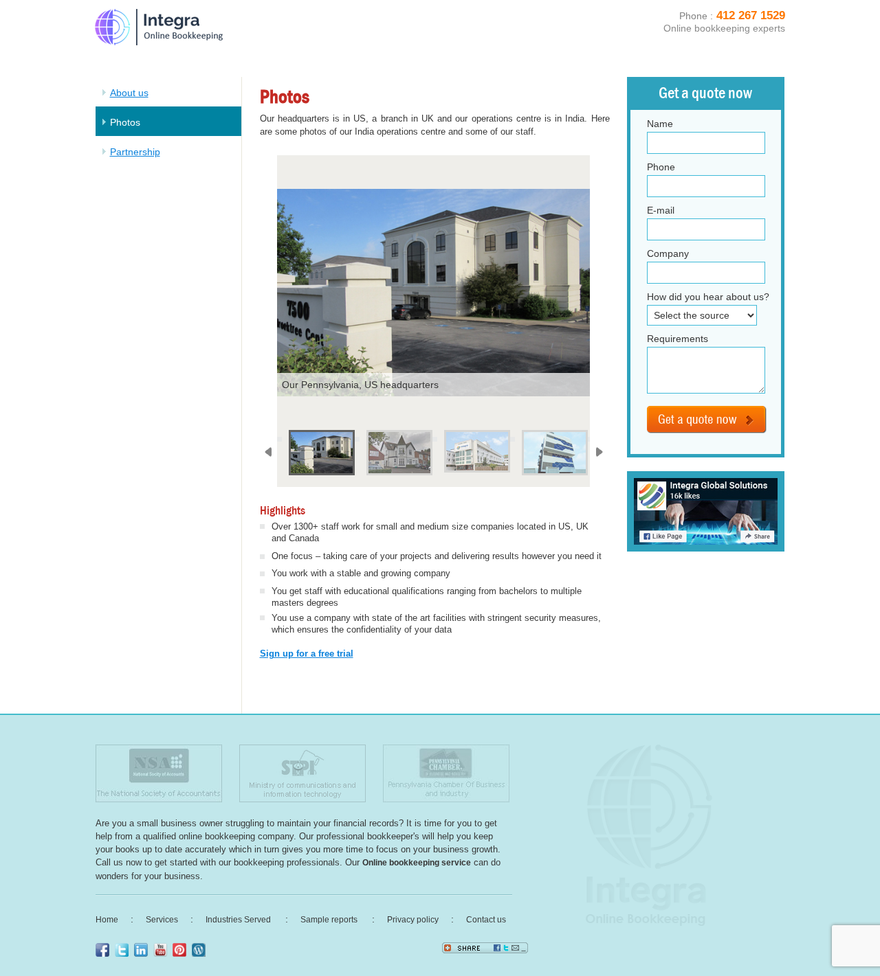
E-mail (660, 210)
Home (107, 919)
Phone (661, 166)
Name (660, 123)
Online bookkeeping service (416, 862)
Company (668, 253)
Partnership (135, 151)
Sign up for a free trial (306, 653)
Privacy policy (413, 919)
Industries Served (239, 919)
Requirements (677, 338)
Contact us (486, 919)
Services (162, 919)
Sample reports (330, 919)
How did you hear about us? (708, 296)
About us (129, 92)
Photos (125, 122)
